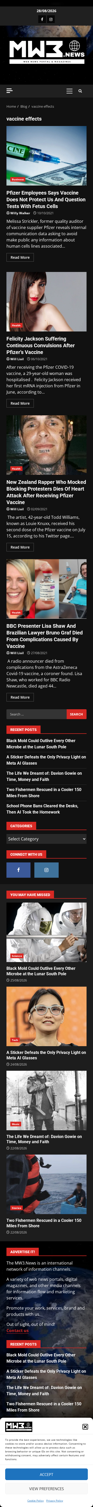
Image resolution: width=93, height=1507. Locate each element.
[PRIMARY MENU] (69, 91)
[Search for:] (36, 714)
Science (17, 956)
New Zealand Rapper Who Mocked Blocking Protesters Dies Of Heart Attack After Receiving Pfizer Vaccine (46, 445)
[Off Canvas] (9, 90)
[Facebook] (42, 19)
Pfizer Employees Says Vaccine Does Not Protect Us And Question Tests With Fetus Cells (46, 156)
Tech (15, 1040)
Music (16, 1124)
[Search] (80, 91)
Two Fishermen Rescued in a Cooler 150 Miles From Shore (46, 1184)
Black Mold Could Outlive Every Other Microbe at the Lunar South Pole (46, 932)
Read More (20, 257)
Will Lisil (17, 359)
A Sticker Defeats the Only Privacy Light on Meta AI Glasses (46, 1016)
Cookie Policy (35, 1500)
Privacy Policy (54, 1500)
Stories (16, 1208)
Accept (46, 1474)
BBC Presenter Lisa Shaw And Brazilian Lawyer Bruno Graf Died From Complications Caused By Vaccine (46, 589)
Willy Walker (20, 213)
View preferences (46, 1488)
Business (18, 179)
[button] (85, 1426)
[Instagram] (51, 19)
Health (16, 325)
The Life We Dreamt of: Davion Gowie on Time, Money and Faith (46, 1100)
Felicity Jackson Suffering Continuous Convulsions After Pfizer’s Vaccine (46, 301)
